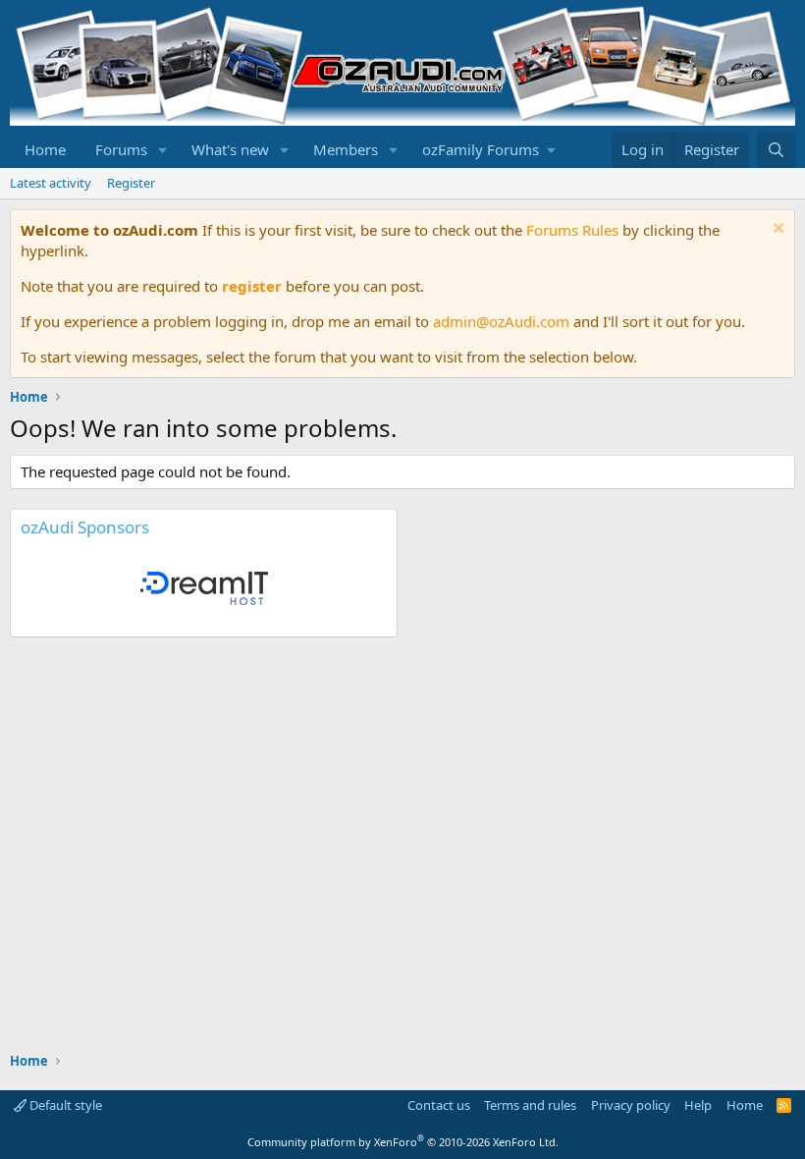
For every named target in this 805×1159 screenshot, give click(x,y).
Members (345, 149)
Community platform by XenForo (403, 1141)
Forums (121, 149)
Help (698, 1105)
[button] (163, 150)
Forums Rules (572, 230)
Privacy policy (631, 1105)
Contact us (438, 1105)
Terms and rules (530, 1105)
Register (131, 183)
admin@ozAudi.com (501, 321)
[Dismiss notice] (776, 230)
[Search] (776, 150)
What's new (230, 149)
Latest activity (50, 183)
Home (45, 149)
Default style (64, 1105)
